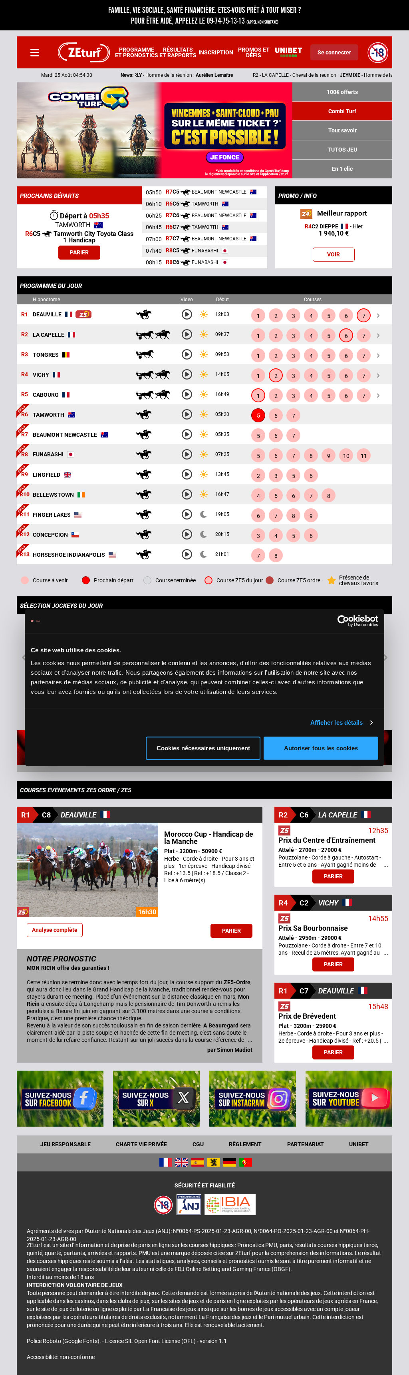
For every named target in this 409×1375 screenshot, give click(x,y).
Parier (79, 252)
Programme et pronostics (136, 52)
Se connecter (334, 52)
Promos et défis (254, 52)
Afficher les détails (336, 722)
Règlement (245, 1144)
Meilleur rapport (341, 213)
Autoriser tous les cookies (321, 747)
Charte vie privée (141, 1144)
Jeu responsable (65, 1144)
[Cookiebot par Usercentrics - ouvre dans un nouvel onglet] (343, 621)
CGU (198, 1144)
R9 (24, 475)
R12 (25, 535)
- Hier (334, 230)
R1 (24, 315)
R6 (24, 415)
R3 (24, 355)
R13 (25, 555)
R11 (25, 515)
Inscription (216, 52)
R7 (24, 435)
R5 (24, 395)
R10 (25, 495)
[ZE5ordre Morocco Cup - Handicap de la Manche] (83, 314)
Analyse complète (54, 930)
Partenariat (305, 1144)
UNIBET (359, 1144)
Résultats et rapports (178, 52)
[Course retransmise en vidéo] (187, 314)
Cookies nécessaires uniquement (203, 747)
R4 (24, 375)
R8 (24, 455)
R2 (24, 335)
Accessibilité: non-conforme (61, 1357)
